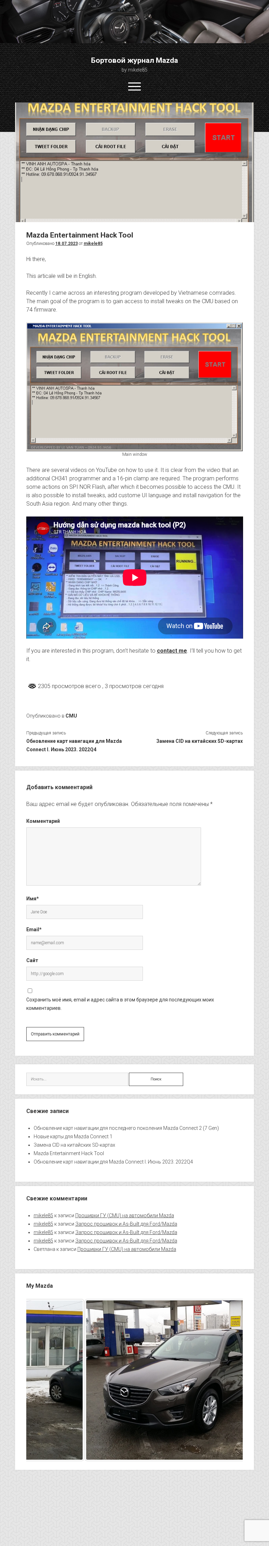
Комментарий (43, 821)
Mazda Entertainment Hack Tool (69, 1153)
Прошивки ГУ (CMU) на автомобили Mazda (124, 1215)
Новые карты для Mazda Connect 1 (73, 1136)
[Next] (228, 1380)
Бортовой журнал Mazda (134, 60)
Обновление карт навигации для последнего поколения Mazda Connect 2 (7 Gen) (126, 1128)
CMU (71, 716)
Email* (34, 929)
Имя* (32, 898)
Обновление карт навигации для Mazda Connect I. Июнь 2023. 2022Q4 (74, 745)
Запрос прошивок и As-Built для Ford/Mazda (126, 1224)
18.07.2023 (66, 243)
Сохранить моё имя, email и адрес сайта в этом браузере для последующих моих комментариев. (120, 1004)
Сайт (32, 960)
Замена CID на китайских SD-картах (199, 741)
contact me (172, 650)
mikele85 (93, 243)
